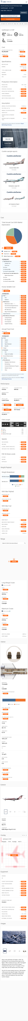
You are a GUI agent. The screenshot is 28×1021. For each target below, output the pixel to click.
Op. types (3, 23)
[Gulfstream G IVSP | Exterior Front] (14, 811)
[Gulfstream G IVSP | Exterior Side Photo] (5, 951)
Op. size (9, 23)
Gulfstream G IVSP (7, 839)
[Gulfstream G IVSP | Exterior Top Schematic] (23, 811)
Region (15, 23)
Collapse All (5, 259)
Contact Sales (8, 143)
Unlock (22, 51)
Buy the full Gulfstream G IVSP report (10, 16)
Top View (23, 835)
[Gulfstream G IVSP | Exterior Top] (10, 811)
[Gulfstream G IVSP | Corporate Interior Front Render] (24, 951)
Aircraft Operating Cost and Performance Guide (6, 2)
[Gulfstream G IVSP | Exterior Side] (5, 811)
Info (6, 295)
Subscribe (8, 139)
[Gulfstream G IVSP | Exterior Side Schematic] (19, 811)
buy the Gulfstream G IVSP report (11, 147)
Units (20, 23)
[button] (14, 559)
